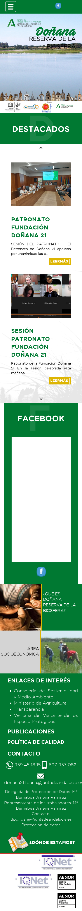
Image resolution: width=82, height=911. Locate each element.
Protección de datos (41, 825)
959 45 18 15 (27, 764)
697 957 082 (61, 764)
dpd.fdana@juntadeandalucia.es (41, 819)
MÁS (59, 261)
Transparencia (29, 709)
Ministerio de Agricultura (40, 703)
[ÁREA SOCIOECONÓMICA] (20, 633)
